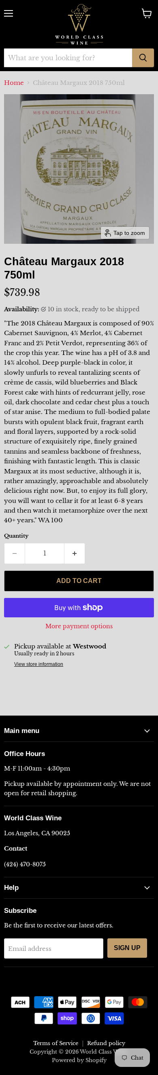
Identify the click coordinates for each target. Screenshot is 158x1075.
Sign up (127, 947)
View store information (38, 664)
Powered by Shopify (79, 1060)
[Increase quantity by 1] (74, 553)
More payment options (79, 626)
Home (14, 82)
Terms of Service (55, 1043)
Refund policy (106, 1043)
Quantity (16, 536)
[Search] (143, 58)
